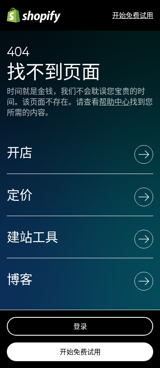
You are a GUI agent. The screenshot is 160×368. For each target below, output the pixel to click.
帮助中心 (114, 101)
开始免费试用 (132, 15)
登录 (80, 326)
